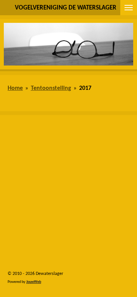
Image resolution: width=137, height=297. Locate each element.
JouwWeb (33, 282)
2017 (85, 88)
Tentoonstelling (51, 88)
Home (15, 88)
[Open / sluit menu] (128, 7)
